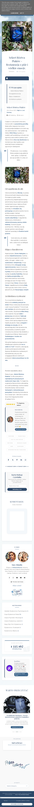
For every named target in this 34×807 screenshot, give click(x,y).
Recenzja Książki (22, 443)
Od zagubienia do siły (15, 93)
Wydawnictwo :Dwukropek (11, 627)
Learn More (14, 13)
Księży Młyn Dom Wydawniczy (12, 624)
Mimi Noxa (10, 443)
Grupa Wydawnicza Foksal (11, 614)
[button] (13, 732)
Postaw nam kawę (18, 581)
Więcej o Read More (20, 674)
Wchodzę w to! (17, 489)
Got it (22, 13)
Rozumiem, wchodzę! (17, 804)
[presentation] (4, 704)
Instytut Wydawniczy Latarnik (12, 621)
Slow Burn (20, 446)
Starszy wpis (22, 466)
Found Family (22, 436)
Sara (11, 446)
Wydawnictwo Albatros (10, 631)
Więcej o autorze (21, 429)
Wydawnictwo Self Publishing (17, 449)
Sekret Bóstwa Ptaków (17, 91)
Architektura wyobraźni (15, 99)
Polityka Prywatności (22, 794)
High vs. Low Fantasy (17, 439)
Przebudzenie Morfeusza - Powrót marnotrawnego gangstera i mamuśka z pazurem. (17, 717)
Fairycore (11, 436)
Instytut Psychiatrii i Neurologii (12, 617)
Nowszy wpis (12, 466)
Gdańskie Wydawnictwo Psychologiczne (15, 611)
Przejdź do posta (17, 727)
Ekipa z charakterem (14, 96)
